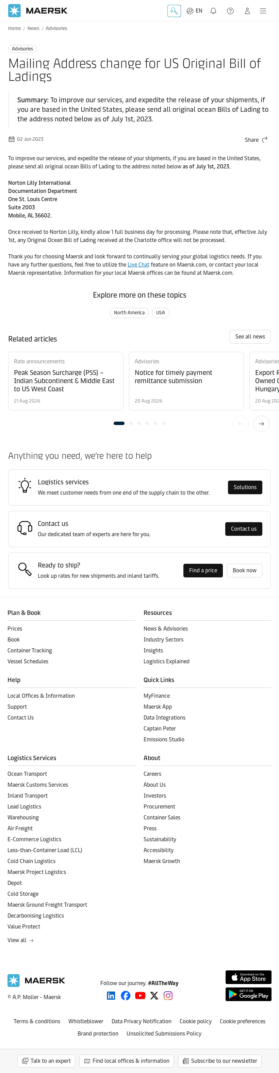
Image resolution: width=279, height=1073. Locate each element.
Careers (152, 774)
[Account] (247, 11)
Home (14, 28)
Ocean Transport (27, 774)
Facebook (126, 995)
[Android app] (249, 994)
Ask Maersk (174, 10)
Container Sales (162, 817)
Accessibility (159, 850)
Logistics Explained (167, 661)
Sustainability (160, 839)
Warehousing (23, 817)
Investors (155, 795)
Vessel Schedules (27, 661)
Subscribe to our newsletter (224, 1061)
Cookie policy (196, 1021)
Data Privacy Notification (141, 1021)
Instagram (168, 995)
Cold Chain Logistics (31, 861)
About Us (155, 785)
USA (160, 313)
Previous (241, 423)
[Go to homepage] (38, 10)
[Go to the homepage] (36, 985)
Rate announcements (39, 361)
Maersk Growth (162, 861)
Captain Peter (160, 728)
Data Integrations (164, 717)
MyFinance (157, 696)
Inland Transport (27, 795)
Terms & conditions (37, 1021)
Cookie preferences (242, 1021)
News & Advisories (166, 628)
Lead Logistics (24, 806)
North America (129, 313)
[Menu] (263, 11)
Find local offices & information (131, 1061)
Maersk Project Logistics (36, 872)
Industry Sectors (163, 639)
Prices (14, 628)
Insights (153, 650)
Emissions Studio (164, 739)
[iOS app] (249, 977)
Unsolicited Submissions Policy (164, 1033)
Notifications (214, 7)
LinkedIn (111, 995)
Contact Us (20, 717)
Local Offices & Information (41, 696)
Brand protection (98, 1033)
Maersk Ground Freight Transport (47, 905)
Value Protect (23, 926)
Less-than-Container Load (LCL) (44, 850)
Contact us (244, 529)
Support (231, 11)
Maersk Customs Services (37, 785)
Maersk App (158, 707)
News (33, 28)
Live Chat (138, 264)
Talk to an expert (51, 1061)
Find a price (203, 570)
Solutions (245, 487)
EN (199, 10)
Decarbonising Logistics (35, 915)
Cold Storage (22, 894)
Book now (245, 570)
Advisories (56, 28)
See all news (250, 336)
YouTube (140, 995)
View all (17, 940)
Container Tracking (29, 650)
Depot (14, 883)
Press (150, 828)
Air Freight (20, 828)
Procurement (159, 806)
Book (13, 639)
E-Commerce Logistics (34, 839)
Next (261, 423)
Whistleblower (85, 1021)
